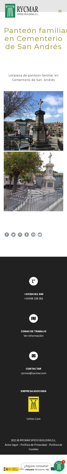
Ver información (33, 335)
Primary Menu (60, 11)
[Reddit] (40, 235)
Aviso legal (11, 444)
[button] (59, 466)
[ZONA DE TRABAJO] (33, 318)
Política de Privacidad (34, 444)
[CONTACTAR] (33, 356)
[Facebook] (7, 235)
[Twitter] (13, 235)
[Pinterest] (20, 235)
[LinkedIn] (33, 235)
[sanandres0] (33, 121)
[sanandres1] (33, 181)
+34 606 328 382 (33, 298)
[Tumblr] (26, 235)
